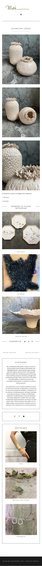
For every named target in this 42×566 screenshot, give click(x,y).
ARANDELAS (21, 536)
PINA (21, 464)
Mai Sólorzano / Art (16, 561)
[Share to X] (25, 341)
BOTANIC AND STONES (21, 500)
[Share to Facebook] (28, 341)
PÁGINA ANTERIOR (9, 352)
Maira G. (36, 561)
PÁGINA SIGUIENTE (32, 352)
